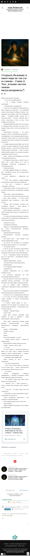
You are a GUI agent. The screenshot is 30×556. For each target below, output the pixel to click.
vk (4, 1)
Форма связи (21, 545)
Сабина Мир (7, 69)
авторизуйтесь (24, 490)
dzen (10, 2)
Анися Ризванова (9, 507)
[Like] (15, 461)
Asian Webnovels (15, 7)
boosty (7, 1)
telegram (2, 2)
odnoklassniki (13, 2)
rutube (16, 2)
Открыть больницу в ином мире (9, 71)
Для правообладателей (11, 545)
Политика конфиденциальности (18, 543)
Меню (27, 8)
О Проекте (6, 543)
